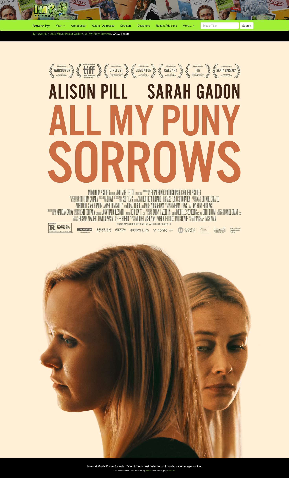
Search (246, 25)
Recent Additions (166, 25)
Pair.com (171, 470)
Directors (126, 25)
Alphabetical (78, 25)
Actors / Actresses (103, 25)
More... (187, 25)
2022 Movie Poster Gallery (66, 34)
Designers (143, 25)
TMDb (148, 470)
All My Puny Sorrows (98, 34)
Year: (59, 25)
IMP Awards (39, 34)
